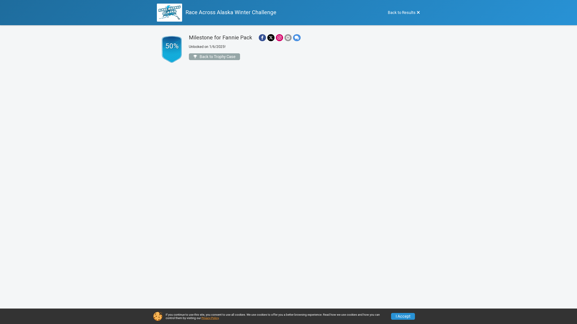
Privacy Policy (210, 318)
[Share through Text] (297, 37)
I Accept (403, 316)
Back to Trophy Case (217, 56)
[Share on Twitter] (271, 37)
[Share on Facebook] (262, 37)
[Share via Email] (288, 37)
